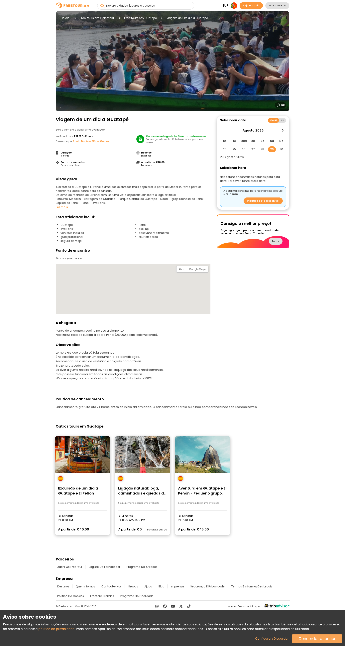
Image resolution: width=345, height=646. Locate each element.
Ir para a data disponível (263, 200)
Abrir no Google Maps (192, 269)
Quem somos (85, 586)
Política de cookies (70, 596)
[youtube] (173, 606)
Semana (273, 120)
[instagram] (157, 606)
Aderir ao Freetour (69, 567)
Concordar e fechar (317, 638)
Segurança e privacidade (207, 586)
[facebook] (165, 606)
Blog (161, 586)
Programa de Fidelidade (137, 596)
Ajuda (148, 586)
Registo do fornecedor (104, 567)
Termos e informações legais (251, 586)
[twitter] (180, 606)
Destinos (63, 586)
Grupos (133, 586)
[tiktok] (188, 606)
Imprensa (177, 586)
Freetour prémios (102, 596)
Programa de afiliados (142, 567)
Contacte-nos (111, 586)
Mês (283, 120)
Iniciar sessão (277, 5)
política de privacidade (56, 629)
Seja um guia (251, 5)
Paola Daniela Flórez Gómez (91, 141)
